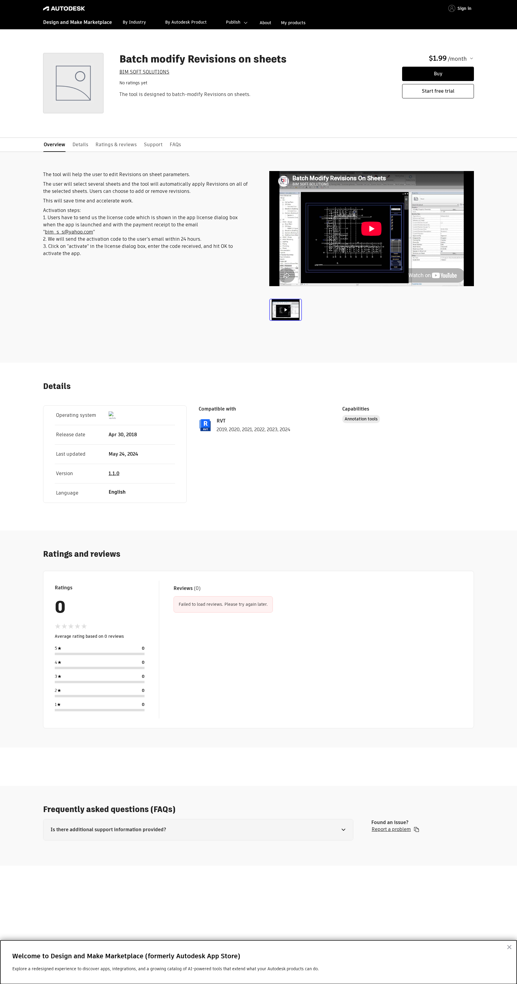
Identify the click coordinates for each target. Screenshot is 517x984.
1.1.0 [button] (114, 473)
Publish (233, 22)
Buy (438, 73)
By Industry (134, 22)
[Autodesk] (64, 8)
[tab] (285, 311)
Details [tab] (80, 144)
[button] (198, 829)
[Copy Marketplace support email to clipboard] (416, 829)
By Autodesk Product (186, 22)
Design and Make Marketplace (77, 22)
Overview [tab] (54, 144)
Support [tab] (153, 144)
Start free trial (438, 91)
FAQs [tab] (175, 144)
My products (293, 23)
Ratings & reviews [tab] (116, 144)
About (265, 23)
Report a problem (391, 829)
